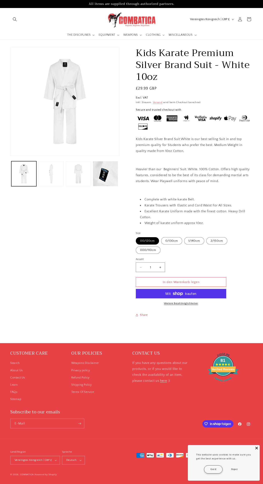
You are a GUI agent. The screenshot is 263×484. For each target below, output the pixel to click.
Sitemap (15, 399)
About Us (16, 370)
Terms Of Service (82, 392)
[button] (14, 19)
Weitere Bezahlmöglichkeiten (181, 303)
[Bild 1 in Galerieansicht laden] (23, 173)
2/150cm (217, 241)
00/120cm (147, 241)
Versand (158, 102)
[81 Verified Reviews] (223, 383)
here (163, 381)
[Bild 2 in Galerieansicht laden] (50, 173)
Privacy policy (80, 370)
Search (15, 363)
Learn (14, 384)
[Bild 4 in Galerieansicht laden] (105, 173)
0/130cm (171, 241)
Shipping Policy (81, 384)
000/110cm (148, 250)
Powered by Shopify (46, 474)
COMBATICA (27, 474)
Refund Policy (80, 377)
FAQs (13, 392)
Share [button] (144, 315)
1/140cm (194, 241)
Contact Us (17, 377)
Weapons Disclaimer (85, 363)
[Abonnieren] (79, 423)
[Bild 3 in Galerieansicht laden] (78, 173)
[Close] (257, 448)
